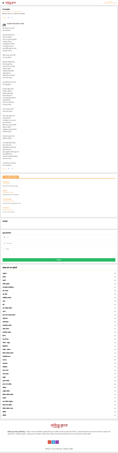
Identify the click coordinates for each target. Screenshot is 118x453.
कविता (9, 11)
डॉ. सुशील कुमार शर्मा (17, 11)
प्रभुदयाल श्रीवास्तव (10, 201)
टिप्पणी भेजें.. (59, 259)
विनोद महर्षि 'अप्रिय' (10, 192)
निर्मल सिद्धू (8, 183)
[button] (8, 18)
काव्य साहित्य (5, 11)
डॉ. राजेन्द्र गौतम (9, 209)
